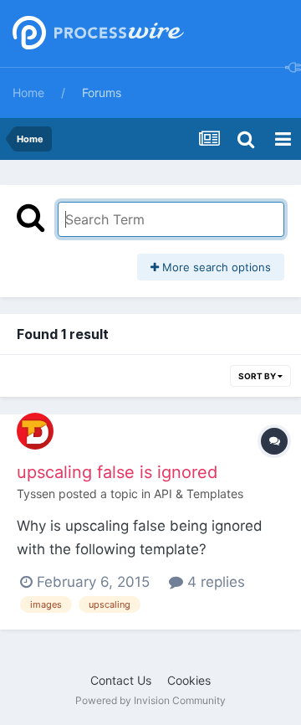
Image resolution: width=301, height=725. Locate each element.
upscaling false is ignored (117, 472)
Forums (101, 92)
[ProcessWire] (96, 33)
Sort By (258, 376)
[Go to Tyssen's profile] (35, 431)
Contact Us (120, 680)
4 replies (214, 581)
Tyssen (36, 493)
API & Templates (198, 493)
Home (28, 92)
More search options (215, 267)
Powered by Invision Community (150, 700)
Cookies (189, 680)
